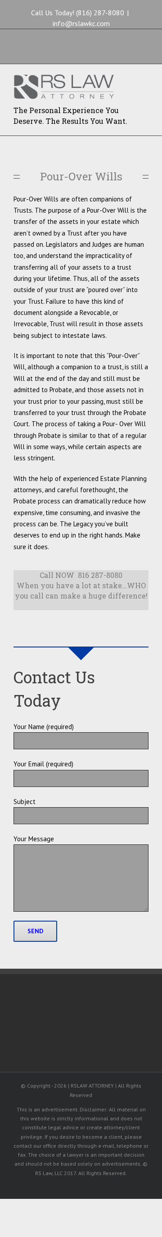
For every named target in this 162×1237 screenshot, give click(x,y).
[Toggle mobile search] (128, 80)
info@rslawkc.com (81, 23)
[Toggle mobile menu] (144, 80)
